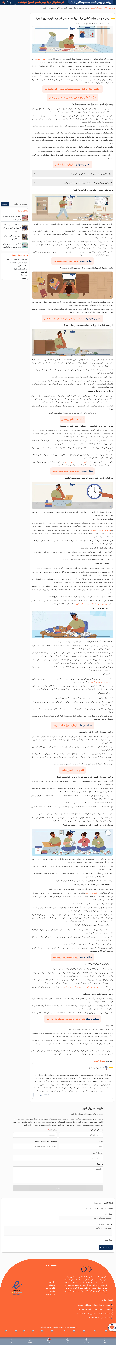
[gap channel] (3, 1333)
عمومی (24, 278)
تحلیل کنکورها (22, 265)
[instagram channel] (101, 1333)
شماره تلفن (52, 1130)
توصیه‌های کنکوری (97, 8)
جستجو (4, 204)
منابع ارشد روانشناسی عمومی (65, 471)
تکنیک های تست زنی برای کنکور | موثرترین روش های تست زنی (12, 228)
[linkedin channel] (80, 1333)
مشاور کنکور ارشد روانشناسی (100, 530)
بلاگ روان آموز (50, 1288)
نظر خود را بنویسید (105, 1224)
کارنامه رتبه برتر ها (20, 269)
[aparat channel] (70, 1333)
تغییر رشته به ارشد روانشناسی (76, 462)
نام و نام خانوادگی (96, 1130)
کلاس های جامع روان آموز (72, 770)
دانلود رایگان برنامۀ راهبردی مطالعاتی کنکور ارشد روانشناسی (71, 89)
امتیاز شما (108, 1240)
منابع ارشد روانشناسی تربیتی (66, 725)
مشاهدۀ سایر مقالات (42, 1095)
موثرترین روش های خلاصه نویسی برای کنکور (92, 604)
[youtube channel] (48, 1333)
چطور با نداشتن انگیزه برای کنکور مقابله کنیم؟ (12, 218)
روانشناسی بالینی (91, 893)
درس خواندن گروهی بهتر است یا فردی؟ (13, 237)
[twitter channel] (112, 1333)
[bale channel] (39, 1333)
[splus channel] (30, 1333)
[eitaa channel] (21, 1333)
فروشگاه (52, 1285)
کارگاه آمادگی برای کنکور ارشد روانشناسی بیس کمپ (72, 97)
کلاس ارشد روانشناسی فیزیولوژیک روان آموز (65, 1019)
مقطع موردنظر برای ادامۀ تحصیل (45, 1141)
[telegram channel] (90, 1333)
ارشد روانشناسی (40, 59)
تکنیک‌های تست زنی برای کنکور (102, 682)
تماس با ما (51, 1291)
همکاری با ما (50, 1294)
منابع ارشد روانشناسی (65, 164)
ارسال (58, 1188)
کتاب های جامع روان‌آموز (72, 419)
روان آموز (112, 8)
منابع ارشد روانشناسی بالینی (65, 261)
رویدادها (24, 275)
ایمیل (100, 1141)
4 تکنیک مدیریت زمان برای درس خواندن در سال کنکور (12, 245)
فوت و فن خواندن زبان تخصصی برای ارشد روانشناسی (83, 987)
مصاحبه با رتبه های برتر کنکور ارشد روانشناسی (65, 318)
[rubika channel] (12, 1333)
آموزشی (24, 272)
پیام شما (100, 1164)
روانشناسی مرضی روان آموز (65, 957)
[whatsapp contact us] (59, 1333)
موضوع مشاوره (97, 1152)
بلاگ (105, 8)
